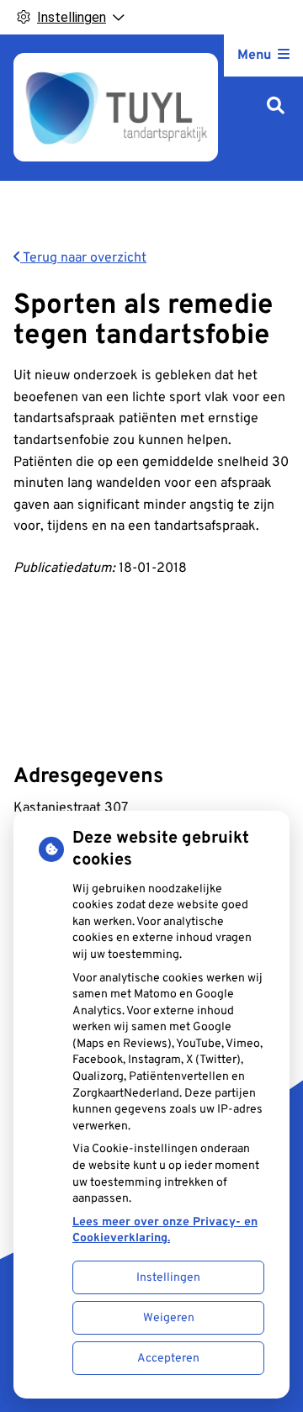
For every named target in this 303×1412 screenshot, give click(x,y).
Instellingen (168, 1278)
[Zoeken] (276, 107)
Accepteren (168, 1358)
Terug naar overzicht (83, 258)
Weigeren (168, 1318)
